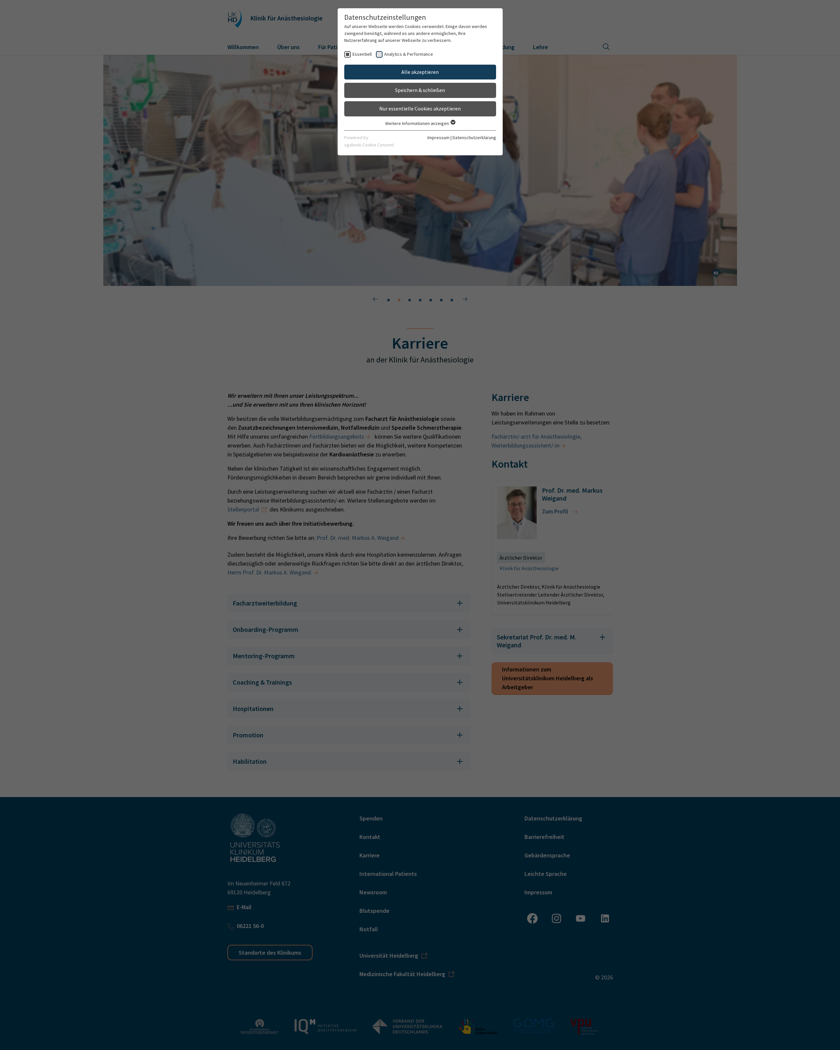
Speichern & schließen (420, 90)
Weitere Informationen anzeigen (417, 123)
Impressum (438, 137)
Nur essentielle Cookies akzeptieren (420, 108)
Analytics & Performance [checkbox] (408, 54)
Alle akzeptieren (420, 72)
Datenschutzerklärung (474, 137)
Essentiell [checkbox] (362, 54)
